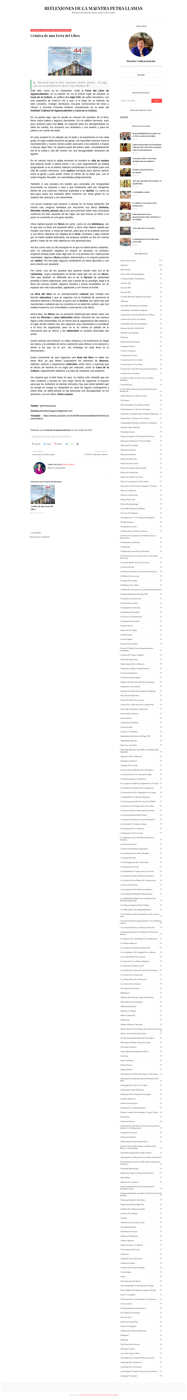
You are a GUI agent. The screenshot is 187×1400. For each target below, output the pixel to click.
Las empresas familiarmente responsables (141, 894)
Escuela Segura (141, 635)
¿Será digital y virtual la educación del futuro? (141, 1371)
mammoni (141, 1335)
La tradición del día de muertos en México (141, 876)
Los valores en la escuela (141, 984)
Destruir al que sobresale (141, 427)
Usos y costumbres (141, 1295)
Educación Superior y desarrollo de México (141, 436)
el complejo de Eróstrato (141, 1313)
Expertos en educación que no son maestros (141, 682)
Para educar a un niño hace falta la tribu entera (141, 1074)
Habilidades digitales (141, 741)
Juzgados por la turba (141, 765)
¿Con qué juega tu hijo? (141, 1353)
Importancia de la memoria (141, 756)
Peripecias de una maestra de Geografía (141, 1094)
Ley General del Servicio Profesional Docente (141, 927)
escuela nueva (141, 1317)
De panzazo (141, 400)
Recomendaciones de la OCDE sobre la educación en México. (141, 1163)
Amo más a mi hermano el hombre (141, 306)
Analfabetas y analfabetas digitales (141, 310)
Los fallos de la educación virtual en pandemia (141, 970)
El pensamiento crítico (141, 603)
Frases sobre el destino (141, 714)
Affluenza (141, 301)
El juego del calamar (141, 581)
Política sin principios (141, 1103)
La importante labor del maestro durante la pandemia (141, 839)
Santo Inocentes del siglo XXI (141, 1204)
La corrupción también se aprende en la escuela (141, 783)
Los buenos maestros (141, 943)
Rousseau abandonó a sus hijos (141, 1200)
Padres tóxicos (141, 1065)
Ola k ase (141, 1056)
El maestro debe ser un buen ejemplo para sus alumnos (144, 159)
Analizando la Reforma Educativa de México (141, 315)
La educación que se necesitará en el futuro (141, 810)
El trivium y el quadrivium (141, 617)
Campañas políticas (141, 346)
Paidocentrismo (141, 1070)
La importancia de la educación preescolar (146, 240)
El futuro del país (141, 567)
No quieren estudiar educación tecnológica (141, 1038)
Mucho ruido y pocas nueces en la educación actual (141, 1029)
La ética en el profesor (141, 885)
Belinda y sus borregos (141, 333)
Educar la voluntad (141, 490)
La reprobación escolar (141, 867)
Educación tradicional (141, 472)
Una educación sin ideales (141, 1281)
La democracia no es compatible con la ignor (141, 792)
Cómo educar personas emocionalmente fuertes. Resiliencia (141, 390)
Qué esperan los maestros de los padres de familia (141, 1157)
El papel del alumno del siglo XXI (141, 594)
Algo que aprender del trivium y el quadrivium (147, 182)
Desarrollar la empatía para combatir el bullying (141, 414)
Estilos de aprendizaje (141, 659)
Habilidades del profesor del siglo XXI (141, 736)
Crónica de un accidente (141, 373)
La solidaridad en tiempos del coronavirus (141, 871)
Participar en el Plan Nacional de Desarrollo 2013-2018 (141, 1080)
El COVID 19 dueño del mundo (141, 509)
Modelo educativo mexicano (141, 1024)
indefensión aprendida (141, 1322)
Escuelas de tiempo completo (141, 655)
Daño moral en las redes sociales (141, 396)
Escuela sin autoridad (141, 644)
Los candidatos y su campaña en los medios (141, 952)
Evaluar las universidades (141, 677)
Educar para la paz (141, 500)
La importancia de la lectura (141, 833)
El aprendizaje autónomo (141, 542)
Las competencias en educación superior (141, 889)
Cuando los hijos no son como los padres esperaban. (141, 379)
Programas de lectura (141, 1133)
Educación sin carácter (141, 463)
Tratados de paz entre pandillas (141, 1268)
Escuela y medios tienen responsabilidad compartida (141, 649)
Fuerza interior (141, 718)
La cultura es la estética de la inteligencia (145, 204)
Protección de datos (141, 1137)
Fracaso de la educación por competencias (141, 705)
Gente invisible (141, 727)
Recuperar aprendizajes (141, 1168)
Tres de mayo (141, 1272)
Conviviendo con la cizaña (141, 364)
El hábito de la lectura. (141, 576)
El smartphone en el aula (141, 608)
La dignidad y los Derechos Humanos (141, 797)
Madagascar (141, 993)
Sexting (141, 1218)
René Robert (141, 1178)
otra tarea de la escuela (141, 1344)
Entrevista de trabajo (141, 630)
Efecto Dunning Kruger (141, 504)
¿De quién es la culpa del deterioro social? (141, 1358)
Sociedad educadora (141, 1227)
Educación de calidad (141, 445)
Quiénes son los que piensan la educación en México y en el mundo (141, 1147)
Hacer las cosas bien (141, 745)
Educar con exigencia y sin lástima (141, 481)
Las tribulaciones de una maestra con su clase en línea (141, 915)
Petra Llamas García (141, 261)
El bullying (141, 547)
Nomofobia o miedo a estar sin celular (141, 1042)
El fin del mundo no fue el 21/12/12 (141, 563)
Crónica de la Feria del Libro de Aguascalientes (51, 436)
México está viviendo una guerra (141, 1033)
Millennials (141, 1020)
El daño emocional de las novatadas (143, 170)
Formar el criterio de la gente (141, 700)
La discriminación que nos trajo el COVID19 (141, 801)
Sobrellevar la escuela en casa (141, 1222)
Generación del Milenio (141, 723)
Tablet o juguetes (141, 1241)
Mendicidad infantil (141, 1006)
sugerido (141, 265)
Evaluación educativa (141, 673)
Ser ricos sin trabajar (141, 1213)
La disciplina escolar (141, 192)
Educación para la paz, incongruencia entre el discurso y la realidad (147, 217)
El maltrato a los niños (141, 585)
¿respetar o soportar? (141, 1376)
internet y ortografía (141, 1326)
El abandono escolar (141, 527)
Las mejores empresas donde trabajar (141, 905)
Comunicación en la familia (141, 360)
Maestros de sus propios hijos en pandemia (141, 997)
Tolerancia (141, 1254)
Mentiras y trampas (141, 1011)
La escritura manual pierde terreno (141, 815)
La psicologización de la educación (141, 862)
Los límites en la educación (141, 975)
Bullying (141, 337)
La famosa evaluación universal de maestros (141, 820)
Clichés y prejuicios (141, 351)
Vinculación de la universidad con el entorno (141, 1299)
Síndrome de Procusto (141, 1232)
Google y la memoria (141, 732)
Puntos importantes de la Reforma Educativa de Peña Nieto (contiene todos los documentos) (147, 147)
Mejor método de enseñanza (141, 1002)
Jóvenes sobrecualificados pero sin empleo (141, 770)
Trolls (141, 1277)
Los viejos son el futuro (141, 988)
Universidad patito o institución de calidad (141, 1286)
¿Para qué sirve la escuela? (144, 228)
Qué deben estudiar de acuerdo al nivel (141, 1153)
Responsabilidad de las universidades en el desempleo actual (141, 1188)
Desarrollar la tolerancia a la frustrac (141, 418)
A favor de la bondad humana (141, 274)
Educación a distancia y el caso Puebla (141, 441)
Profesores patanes (141, 1121)
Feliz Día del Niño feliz (141, 696)
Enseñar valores (141, 626)
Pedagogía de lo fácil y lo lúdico (141, 1085)
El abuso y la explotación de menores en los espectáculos (141, 537)
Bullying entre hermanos (141, 342)
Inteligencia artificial (141, 761)
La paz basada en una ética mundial (141, 853)
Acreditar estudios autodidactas (141, 279)
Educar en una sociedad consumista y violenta (141, 486)
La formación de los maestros (141, 829)
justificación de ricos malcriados (141, 1331)
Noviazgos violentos (141, 1047)
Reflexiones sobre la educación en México (141, 1173)
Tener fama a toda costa (141, 1250)
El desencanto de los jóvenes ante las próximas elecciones (141, 557)
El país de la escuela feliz (141, 599)
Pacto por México (141, 1061)
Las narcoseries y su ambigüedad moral (141, 910)
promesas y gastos (141, 1349)
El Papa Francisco (141, 522)
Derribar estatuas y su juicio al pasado (141, 409)
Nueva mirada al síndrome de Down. (141, 1051)
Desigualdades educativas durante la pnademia (141, 423)
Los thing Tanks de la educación (141, 979)
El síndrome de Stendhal (141, 612)
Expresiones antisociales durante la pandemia (141, 691)
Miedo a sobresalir (141, 1015)
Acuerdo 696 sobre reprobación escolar (141, 297)
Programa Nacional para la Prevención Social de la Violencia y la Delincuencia (141, 1127)
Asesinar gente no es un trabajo (141, 319)
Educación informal (141, 454)
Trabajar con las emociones (141, 1259)
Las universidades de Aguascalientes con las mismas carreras (141, 922)
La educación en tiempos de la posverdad (141, 806)
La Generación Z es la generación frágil (141, 774)
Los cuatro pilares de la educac (141, 957)
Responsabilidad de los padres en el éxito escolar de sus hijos (146, 134)
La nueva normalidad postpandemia (141, 849)
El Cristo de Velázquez (141, 513)
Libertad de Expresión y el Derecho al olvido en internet (141, 933)
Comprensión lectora (141, 355)
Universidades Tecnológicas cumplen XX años (141, 1290)
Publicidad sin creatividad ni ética (141, 1142)
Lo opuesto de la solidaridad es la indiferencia (141, 939)
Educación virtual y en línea (141, 477)
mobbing (141, 1340)
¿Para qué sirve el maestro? (141, 1362)
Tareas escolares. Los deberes (141, 1245)
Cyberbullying (141, 385)
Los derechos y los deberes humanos (141, 961)
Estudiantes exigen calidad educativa (141, 668)
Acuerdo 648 (141, 288)
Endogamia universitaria (141, 621)
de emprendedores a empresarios (141, 1308)
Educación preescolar (141, 459)
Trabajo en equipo (141, 1263)
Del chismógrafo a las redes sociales (141, 405)
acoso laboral (141, 1304)
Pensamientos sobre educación (141, 1090)
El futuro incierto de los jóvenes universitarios (141, 572)
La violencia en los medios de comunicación (141, 880)
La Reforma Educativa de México (141, 779)
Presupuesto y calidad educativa (141, 1108)
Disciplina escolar (141, 432)
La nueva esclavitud (141, 844)
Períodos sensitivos (141, 1099)
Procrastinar (141, 1117)
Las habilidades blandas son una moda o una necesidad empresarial (141, 899)
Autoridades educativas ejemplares (141, 324)
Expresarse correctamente (141, 687)
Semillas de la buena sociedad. (141, 1209)
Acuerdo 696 (141, 292)
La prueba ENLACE (141, 858)
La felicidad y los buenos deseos (141, 824)
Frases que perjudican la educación (141, 709)
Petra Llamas (67, 464)
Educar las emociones (141, 495)
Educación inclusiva (141, 450)
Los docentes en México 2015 (141, 966)
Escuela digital (141, 639)
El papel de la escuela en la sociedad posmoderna (141, 590)
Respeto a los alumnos (141, 1182)
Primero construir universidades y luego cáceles (141, 1112)
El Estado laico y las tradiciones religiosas (141, 518)
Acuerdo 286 (141, 283)
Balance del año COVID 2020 (141, 328)
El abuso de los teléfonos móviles (141, 531)
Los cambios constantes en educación (141, 948)
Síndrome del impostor (141, 1236)
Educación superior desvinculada (141, 468)
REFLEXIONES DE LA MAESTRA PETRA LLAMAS (93, 8)
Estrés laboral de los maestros (141, 664)
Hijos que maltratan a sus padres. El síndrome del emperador (141, 751)
